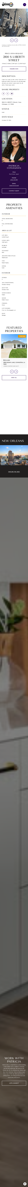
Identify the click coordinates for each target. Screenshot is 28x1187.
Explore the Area (14, 471)
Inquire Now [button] (14, 69)
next (16, 40)
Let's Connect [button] (14, 1083)
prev (12, 40)
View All (14, 377)
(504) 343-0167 (14, 179)
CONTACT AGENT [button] (14, 191)
